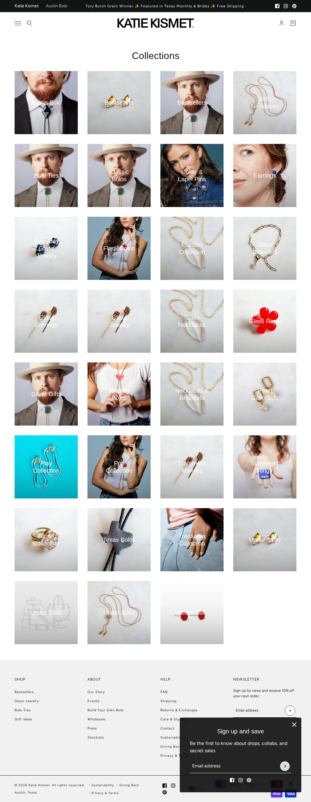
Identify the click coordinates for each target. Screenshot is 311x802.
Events (93, 701)
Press (92, 728)
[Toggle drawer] (18, 23)
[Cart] (293, 23)
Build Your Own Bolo (105, 710)
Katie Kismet (27, 5)
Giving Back (171, 747)
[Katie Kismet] (155, 23)
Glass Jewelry (27, 701)
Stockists (95, 737)
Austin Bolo (56, 5)
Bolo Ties (23, 710)
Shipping (168, 701)
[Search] (29, 23)
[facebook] (277, 6)
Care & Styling (173, 719)
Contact (167, 728)
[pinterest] (294, 6)
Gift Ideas (23, 719)
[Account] (281, 23)
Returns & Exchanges (179, 710)
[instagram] (285, 6)
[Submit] (285, 766)
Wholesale (96, 719)
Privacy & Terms (174, 756)
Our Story (96, 692)
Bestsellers (24, 692)
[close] (294, 725)
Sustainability (172, 737)
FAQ (164, 692)
